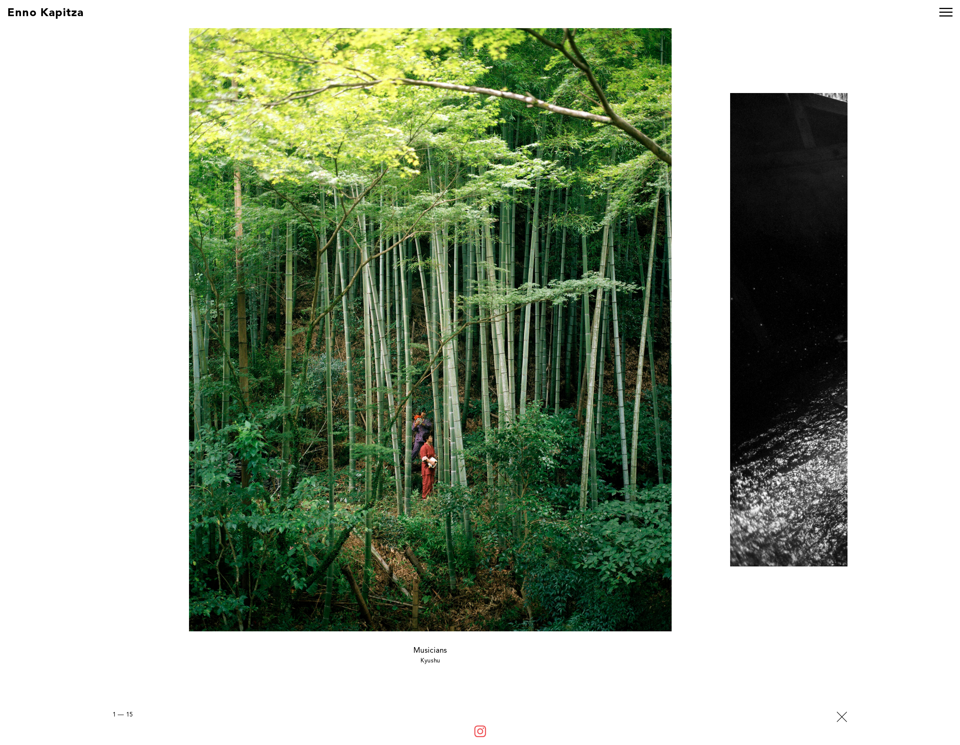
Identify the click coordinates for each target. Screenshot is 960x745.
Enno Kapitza (46, 13)
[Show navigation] (945, 13)
